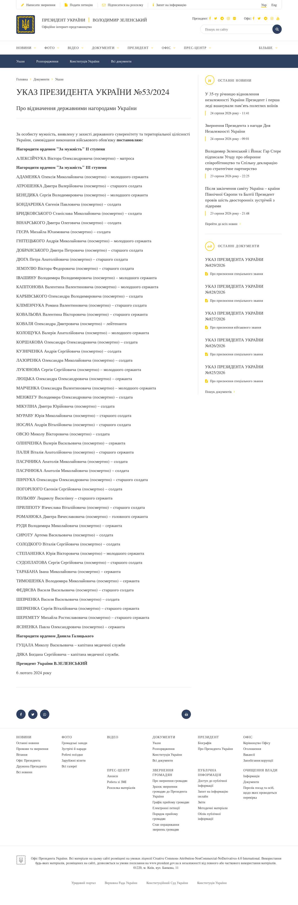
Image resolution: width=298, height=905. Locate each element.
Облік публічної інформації (209, 816)
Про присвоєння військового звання (235, 327)
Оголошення (252, 748)
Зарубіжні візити (74, 760)
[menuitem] (28, 47)
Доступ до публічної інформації (212, 783)
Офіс (247, 737)
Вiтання (21, 754)
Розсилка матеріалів (121, 787)
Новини (23, 737)
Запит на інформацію (171, 5)
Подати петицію (81, 5)
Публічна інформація (209, 772)
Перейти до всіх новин (221, 224)
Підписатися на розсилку (125, 5)
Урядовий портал (83, 883)
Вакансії (249, 754)
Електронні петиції (166, 808)
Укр (264, 5)
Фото (67, 737)
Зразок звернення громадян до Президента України (169, 791)
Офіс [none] (167, 47)
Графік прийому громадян (170, 802)
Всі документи (121, 61)
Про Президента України (215, 748)
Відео (112, 737)
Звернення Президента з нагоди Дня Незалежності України (237, 128)
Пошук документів (219, 391)
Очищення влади (260, 770)
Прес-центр (118, 770)
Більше (266, 47)
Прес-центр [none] (196, 47)
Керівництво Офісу (256, 743)
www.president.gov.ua (164, 863)
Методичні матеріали (213, 808)
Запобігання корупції (258, 760)
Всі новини (24, 772)
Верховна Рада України (121, 883)
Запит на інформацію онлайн (213, 793)
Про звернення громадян (169, 780)
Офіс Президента (28, 760)
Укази (20, 61)
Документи (41, 79)
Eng (274, 5)
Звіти (201, 802)
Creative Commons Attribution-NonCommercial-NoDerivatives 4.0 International (206, 858)
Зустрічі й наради (74, 748)
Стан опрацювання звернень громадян (165, 827)
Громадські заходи (74, 743)
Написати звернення (40, 5)
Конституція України (84, 61)
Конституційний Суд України (167, 883)
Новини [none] (24, 47)
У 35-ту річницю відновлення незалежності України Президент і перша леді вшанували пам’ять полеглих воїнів (242, 99)
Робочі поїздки (72, 754)
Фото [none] (50, 47)
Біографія (204, 743)
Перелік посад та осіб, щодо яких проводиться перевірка (260, 792)
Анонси (112, 776)
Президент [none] (139, 47)
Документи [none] (104, 47)
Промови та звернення (32, 748)
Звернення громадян (162, 772)
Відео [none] (74, 47)
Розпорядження (47, 61)
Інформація (251, 776)
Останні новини (27, 743)
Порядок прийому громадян (165, 816)
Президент (208, 737)
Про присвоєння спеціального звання (236, 273)
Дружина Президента (31, 766)
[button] (217, 18)
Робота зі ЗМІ (116, 782)
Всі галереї (69, 766)
